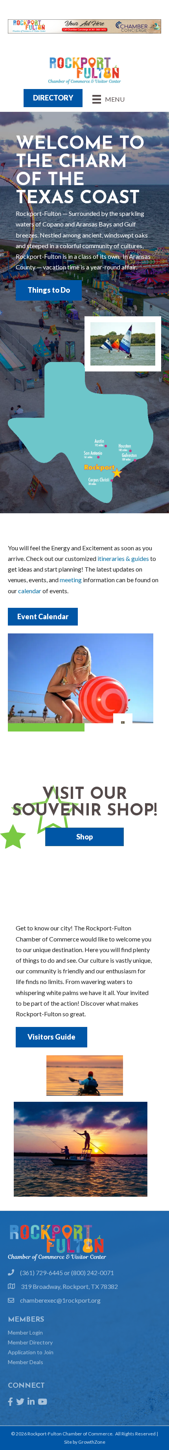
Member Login (25, 1332)
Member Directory (30, 1342)
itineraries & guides (123, 558)
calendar (29, 590)
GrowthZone (91, 1442)
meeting (71, 579)
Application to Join (30, 1352)
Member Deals (25, 1362)
